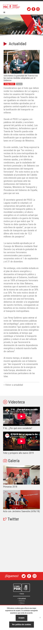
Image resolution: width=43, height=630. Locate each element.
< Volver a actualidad (13, 384)
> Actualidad (21, 598)
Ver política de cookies (21, 624)
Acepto (21, 618)
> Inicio (21, 594)
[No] (40, 617)
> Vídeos (21, 603)
